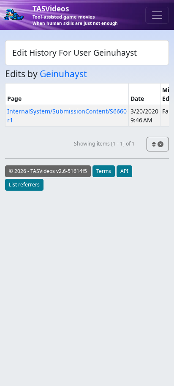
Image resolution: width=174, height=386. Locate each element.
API (124, 171)
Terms (103, 171)
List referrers (24, 184)
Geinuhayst (63, 74)
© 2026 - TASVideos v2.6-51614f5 (48, 171)
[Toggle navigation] (157, 15)
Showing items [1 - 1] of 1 (104, 143)
